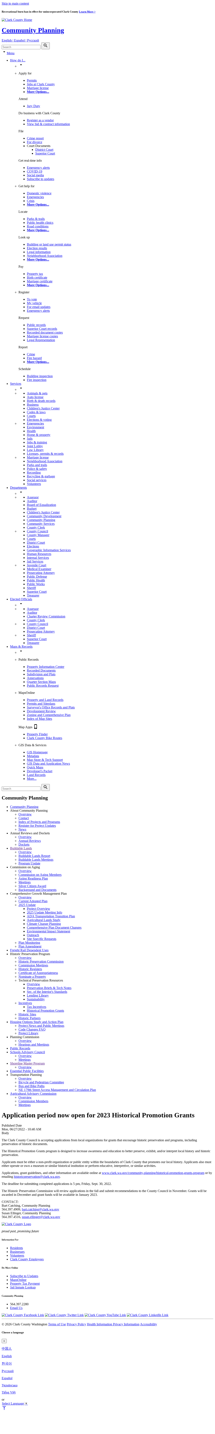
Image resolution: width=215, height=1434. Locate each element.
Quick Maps (35, 767)
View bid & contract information (48, 124)
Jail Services (35, 561)
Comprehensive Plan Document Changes (54, 927)
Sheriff (31, 588)
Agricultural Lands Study (43, 920)
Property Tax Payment (25, 1283)
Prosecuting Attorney (41, 573)
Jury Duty (33, 106)
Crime (31, 354)
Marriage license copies (42, 336)
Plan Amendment (29, 946)
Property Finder (37, 734)
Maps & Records (21, 646)
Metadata (33, 756)
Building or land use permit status (49, 244)
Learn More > (87, 11)
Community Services (41, 523)
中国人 (7, 1348)
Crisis (30, 201)
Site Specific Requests (41, 939)
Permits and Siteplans (41, 703)
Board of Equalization (41, 505)
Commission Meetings (33, 965)
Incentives (25, 1003)
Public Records (20, 1048)
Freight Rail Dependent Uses (29, 950)
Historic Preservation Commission (41, 961)
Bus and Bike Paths (31, 1086)
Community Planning (33, 30)
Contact (23, 818)
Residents (16, 1248)
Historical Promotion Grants (45, 1010)
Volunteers (34, 484)
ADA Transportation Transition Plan (51, 916)
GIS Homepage (37, 752)
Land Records (36, 775)
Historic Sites (27, 1014)
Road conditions (38, 226)
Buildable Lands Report (34, 856)
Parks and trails (37, 465)
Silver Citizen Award (32, 886)
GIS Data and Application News (48, 763)
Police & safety (37, 469)
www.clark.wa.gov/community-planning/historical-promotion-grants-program (153, 1173)
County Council (37, 531)
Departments (18, 487)
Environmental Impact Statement (48, 931)
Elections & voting (39, 419)
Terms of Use (57, 1324)
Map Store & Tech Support (45, 760)
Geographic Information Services (49, 550)
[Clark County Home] (17, 20)
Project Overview (38, 908)
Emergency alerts (38, 167)
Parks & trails (36, 219)
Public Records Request (43, 685)
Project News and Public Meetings (41, 1025)
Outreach (33, 935)
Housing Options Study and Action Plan (36, 1022)
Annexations (35, 678)
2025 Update (27, 905)
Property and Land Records (45, 700)
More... (32, 778)
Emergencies (35, 197)
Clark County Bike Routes (44, 738)
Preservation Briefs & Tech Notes (49, 988)
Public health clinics (40, 222)
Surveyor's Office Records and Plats (51, 707)
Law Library (35, 450)
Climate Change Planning (44, 924)
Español (7, 1378)
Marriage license (38, 88)
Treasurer (33, 595)
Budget (32, 508)
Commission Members (33, 1101)
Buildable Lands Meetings (35, 859)
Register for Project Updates (37, 825)
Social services (36, 480)
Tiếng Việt (9, 1392)
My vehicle (34, 303)
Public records (36, 325)
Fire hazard (34, 358)
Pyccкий (8, 1371)
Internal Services (38, 557)
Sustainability (36, 999)
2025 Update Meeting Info (44, 912)
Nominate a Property (32, 976)
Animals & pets (37, 393)
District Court (44, 149)
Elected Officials (21, 599)
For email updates (38, 307)
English (7, 1356)
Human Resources (39, 554)
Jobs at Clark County (41, 84)
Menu (10, 53)
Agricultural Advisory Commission (33, 1093)
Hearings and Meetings (33, 1044)
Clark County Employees (27, 1259)
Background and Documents (37, 890)
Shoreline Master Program (27, 1063)
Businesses (17, 1251)
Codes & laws (36, 412)
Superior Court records (42, 328)
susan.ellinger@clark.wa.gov (41, 1217)
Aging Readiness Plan (33, 878)
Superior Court (45, 153)
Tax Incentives (36, 1007)
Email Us (16, 1308)
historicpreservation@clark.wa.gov (37, 1176)
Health (31, 431)
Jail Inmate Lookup (23, 1287)
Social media (35, 175)
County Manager (38, 535)
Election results (37, 248)
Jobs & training (37, 442)
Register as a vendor (40, 120)
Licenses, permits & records (45, 453)
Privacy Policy (76, 1324)
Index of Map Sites (39, 718)
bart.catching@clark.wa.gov (40, 1209)
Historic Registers (30, 969)
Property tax (35, 274)
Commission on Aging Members (40, 874)
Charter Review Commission (46, 616)
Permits (32, 80)
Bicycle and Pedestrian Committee (41, 1082)
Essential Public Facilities (27, 1071)
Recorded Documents (41, 670)
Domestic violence (39, 193)
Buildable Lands (21, 848)
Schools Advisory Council (27, 1052)
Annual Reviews (29, 840)
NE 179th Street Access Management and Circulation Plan (57, 1090)
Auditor (32, 501)
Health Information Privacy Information (113, 1324)
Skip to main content (15, 3)
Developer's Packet (39, 771)
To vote (32, 299)
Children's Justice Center (43, 408)
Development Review (41, 711)
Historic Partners (29, 1018)
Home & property (38, 435)
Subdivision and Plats (41, 674)
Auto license (35, 397)
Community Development (44, 516)
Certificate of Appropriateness (38, 973)
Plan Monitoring (29, 942)
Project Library (28, 1033)
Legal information (39, 252)
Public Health (36, 580)
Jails (30, 438)
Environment (35, 427)
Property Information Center (45, 666)
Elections (33, 546)
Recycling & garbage (41, 476)
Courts (31, 416)
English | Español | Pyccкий (20, 40)
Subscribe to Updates (24, 1276)
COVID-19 (34, 171)
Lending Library (38, 995)
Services (15, 383)
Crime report (35, 138)
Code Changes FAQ (32, 1029)
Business (33, 404)
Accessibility (148, 1324)
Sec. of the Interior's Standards (47, 991)
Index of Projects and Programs (39, 822)
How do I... (17, 60)
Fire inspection (36, 380)
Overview (25, 814)
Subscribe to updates (40, 179)
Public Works (36, 584)
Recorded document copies (45, 332)
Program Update (29, 863)
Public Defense (37, 576)
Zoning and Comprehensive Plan (49, 715)
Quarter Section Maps (41, 682)
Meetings (24, 882)
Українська (9, 1385)
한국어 (7, 1363)
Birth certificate (37, 277)
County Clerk (36, 527)
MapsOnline (18, 1280)
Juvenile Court (36, 565)
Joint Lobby (35, 446)
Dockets (23, 844)
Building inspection (40, 376)
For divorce (34, 142)
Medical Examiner (39, 569)
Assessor (33, 497)
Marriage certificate (39, 281)
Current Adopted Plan (32, 901)
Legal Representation (41, 340)
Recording (34, 472)
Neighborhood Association (44, 255)
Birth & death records (41, 401)
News (22, 829)
